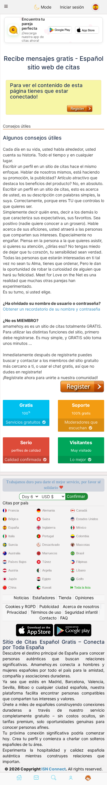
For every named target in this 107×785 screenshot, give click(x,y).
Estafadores (44, 597)
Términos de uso (46, 612)
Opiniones (84, 597)
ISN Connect (53, 768)
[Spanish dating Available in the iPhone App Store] (35, 626)
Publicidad (49, 606)
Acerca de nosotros (81, 606)
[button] (6, 6)
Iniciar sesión (72, 7)
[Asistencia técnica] (88, 778)
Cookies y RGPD (20, 606)
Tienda (64, 597)
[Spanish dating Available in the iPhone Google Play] (72, 626)
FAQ (64, 617)
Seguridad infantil (81, 612)
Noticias (21, 597)
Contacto (47, 617)
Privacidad (17, 612)
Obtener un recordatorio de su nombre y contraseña (51, 309)
